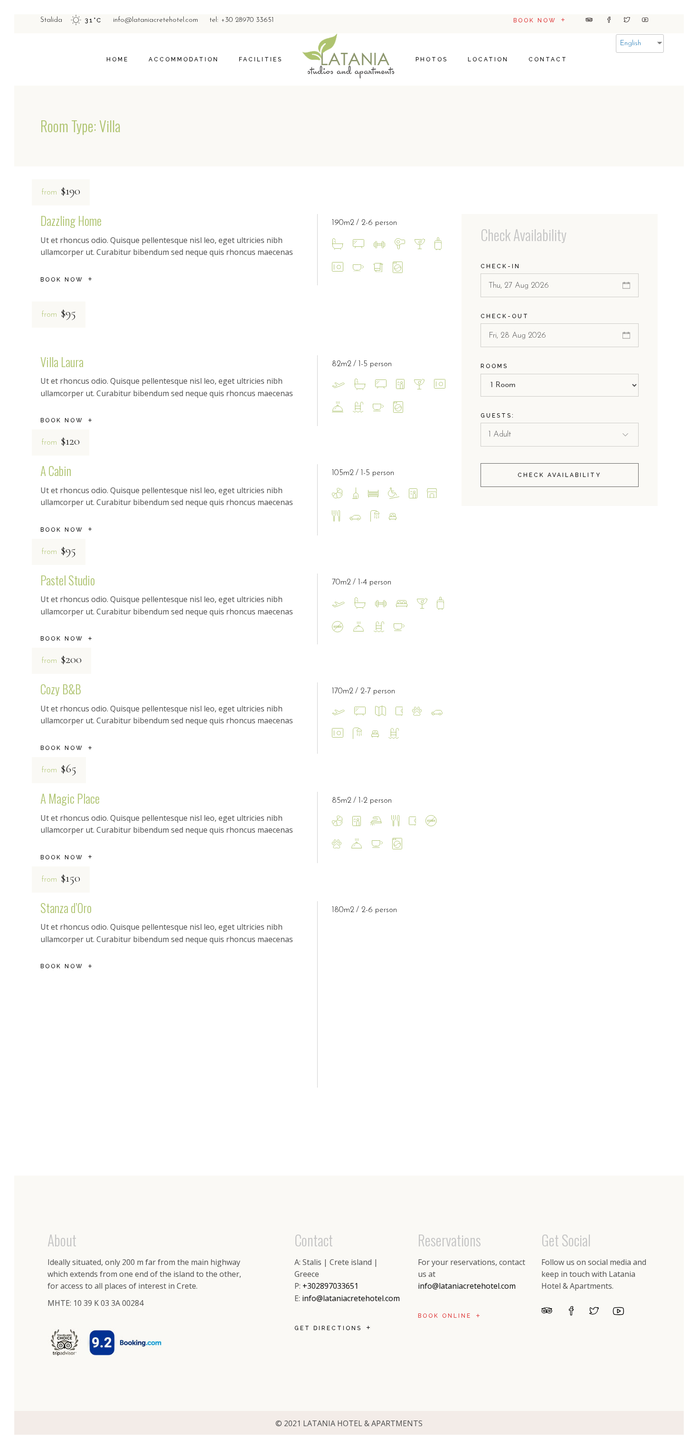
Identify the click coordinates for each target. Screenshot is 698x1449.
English (630, 43)
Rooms (494, 366)
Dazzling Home (71, 220)
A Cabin (55, 470)
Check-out (505, 316)
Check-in (500, 266)
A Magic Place (70, 798)
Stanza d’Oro (66, 907)
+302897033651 (330, 1286)
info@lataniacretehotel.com (351, 1298)
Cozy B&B (60, 689)
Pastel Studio (67, 580)
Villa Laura (62, 361)
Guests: (498, 415)
